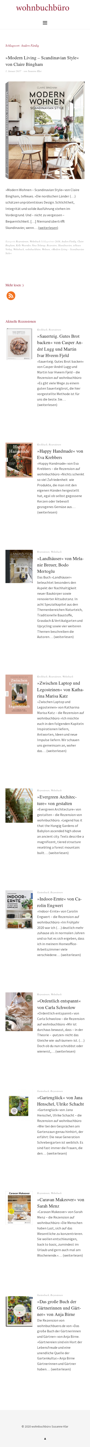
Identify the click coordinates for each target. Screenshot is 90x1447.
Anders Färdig (69, 241)
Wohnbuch (35, 241)
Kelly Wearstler (23, 245)
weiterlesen (48, 227)
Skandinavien (65, 245)
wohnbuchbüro (33, 249)
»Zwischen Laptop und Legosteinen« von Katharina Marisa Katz (60, 689)
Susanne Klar (35, 71)
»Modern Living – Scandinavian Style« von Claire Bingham (42, 61)
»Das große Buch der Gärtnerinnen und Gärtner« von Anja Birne (59, 1307)
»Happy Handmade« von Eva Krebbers (60, 454)
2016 (57, 241)
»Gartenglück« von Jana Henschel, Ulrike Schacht (60, 1100)
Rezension (52, 245)
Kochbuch (42, 329)
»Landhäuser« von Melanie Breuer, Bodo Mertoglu (60, 564)
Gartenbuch (43, 892)
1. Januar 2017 (13, 71)
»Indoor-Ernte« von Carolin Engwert (59, 902)
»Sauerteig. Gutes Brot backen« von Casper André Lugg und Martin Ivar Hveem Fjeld (60, 345)
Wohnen (46, 249)
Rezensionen (22, 241)
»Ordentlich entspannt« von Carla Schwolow (59, 1004)
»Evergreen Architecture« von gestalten (57, 800)
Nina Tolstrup (38, 245)
